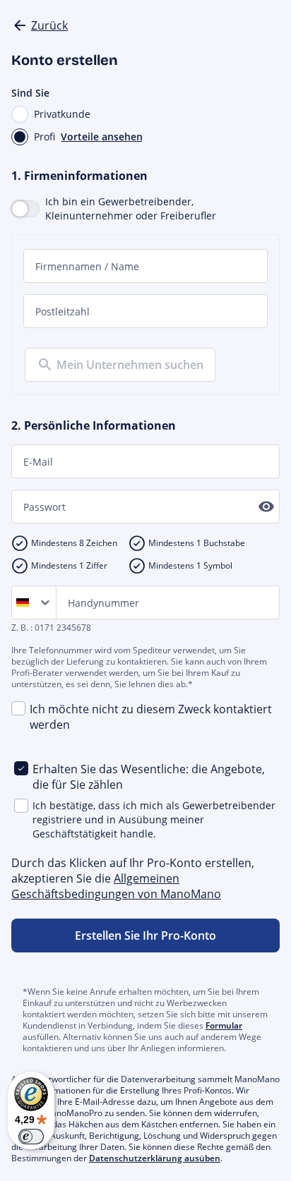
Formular (224, 1025)
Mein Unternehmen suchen (130, 365)
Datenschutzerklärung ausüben (154, 1158)
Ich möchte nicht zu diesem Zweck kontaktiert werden (151, 716)
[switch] (31, 1136)
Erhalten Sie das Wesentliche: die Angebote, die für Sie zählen (148, 776)
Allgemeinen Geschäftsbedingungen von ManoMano (116, 886)
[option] (25, 602)
